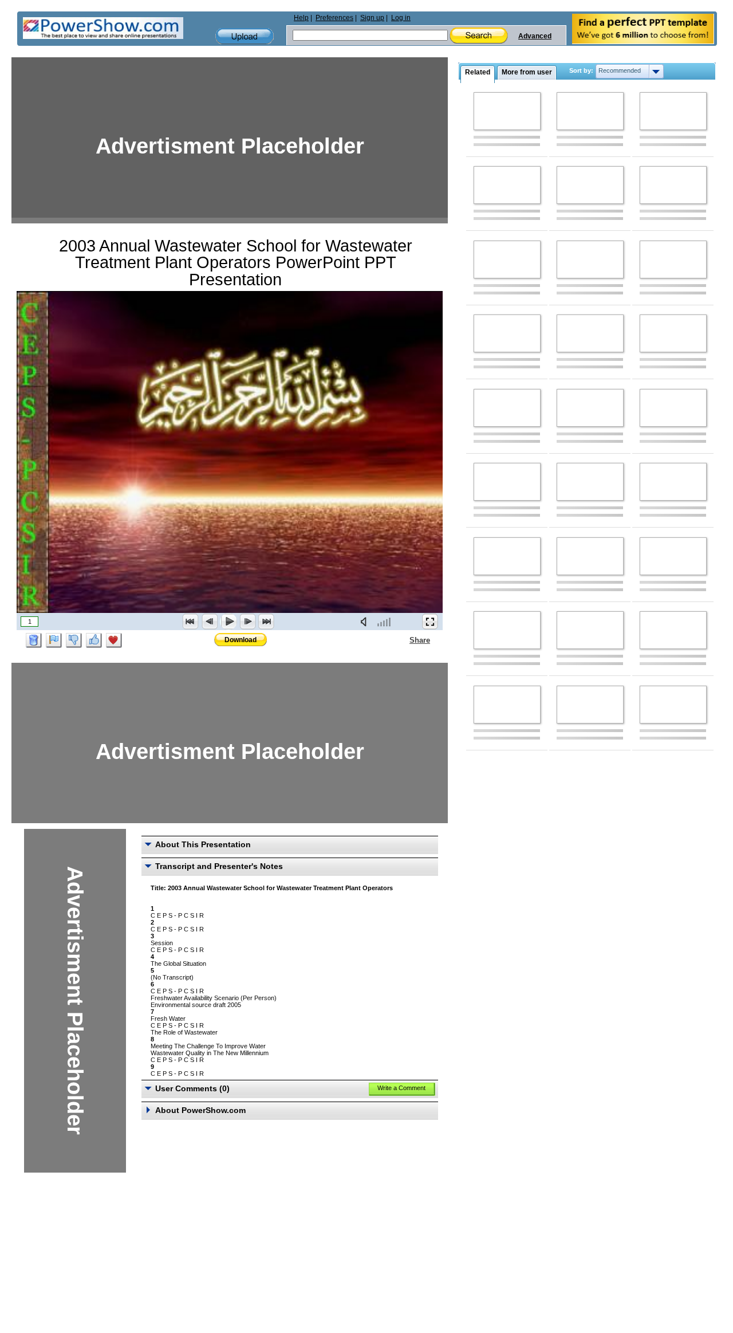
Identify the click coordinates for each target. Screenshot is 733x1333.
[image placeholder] (507, 111)
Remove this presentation (34, 640)
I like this (94, 640)
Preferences (334, 18)
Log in (401, 18)
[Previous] (209, 621)
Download (240, 640)
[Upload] (244, 36)
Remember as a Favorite (114, 640)
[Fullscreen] (430, 621)
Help (301, 18)
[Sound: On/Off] (365, 621)
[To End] (266, 621)
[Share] (402, 640)
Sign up (372, 18)
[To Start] (190, 621)
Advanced (534, 36)
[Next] (247, 621)
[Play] (228, 621)
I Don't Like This (74, 640)
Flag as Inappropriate (54, 640)
